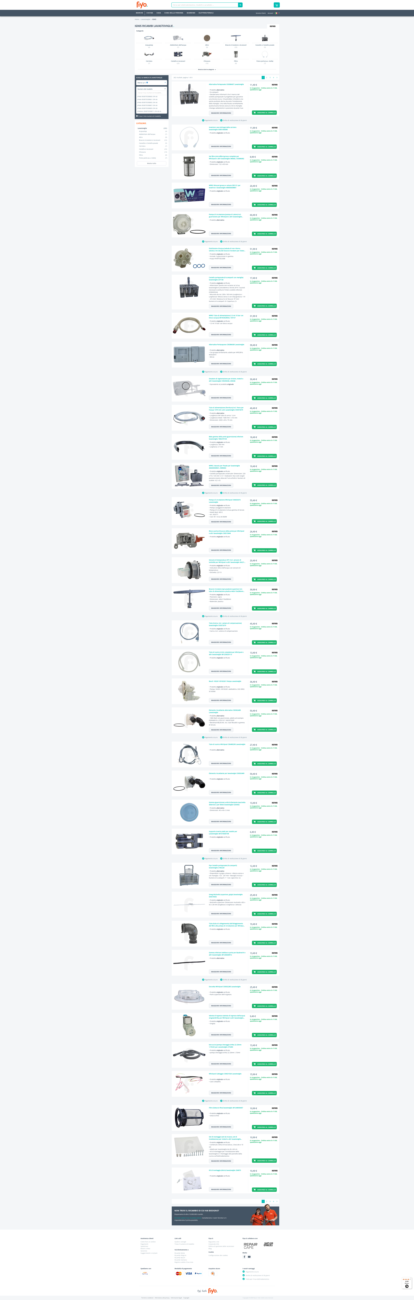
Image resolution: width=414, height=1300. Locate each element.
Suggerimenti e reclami (149, 1253)
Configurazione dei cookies (218, 1255)
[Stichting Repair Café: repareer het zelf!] (250, 1245)
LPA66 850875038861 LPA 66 (147, 99)
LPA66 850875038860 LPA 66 (147, 96)
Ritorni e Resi (145, 1249)
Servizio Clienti (261, 13)
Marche (139, 13)
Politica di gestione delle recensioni (221, 1246)
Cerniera (153, 146)
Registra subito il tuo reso (184, 1262)
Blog (210, 1249)
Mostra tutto (151, 163)
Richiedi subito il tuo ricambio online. (188, 1218)
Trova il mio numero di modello (149, 116)
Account (270, 13)
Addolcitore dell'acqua (153, 134)
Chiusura (153, 152)
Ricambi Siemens (181, 1260)
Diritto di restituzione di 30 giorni (235, 120)
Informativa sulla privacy (162, 1298)
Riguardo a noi (214, 1242)
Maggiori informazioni (221, 113)
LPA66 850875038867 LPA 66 (147, 105)
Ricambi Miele (180, 1253)
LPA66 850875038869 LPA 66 (147, 108)
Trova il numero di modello (184, 1244)
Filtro (153, 155)
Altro (153, 137)
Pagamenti (144, 1244)
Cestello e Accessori (153, 149)
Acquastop (153, 131)
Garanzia (144, 1251)
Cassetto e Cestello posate (153, 143)
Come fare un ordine (148, 1242)
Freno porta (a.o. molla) (153, 158)
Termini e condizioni (147, 1298)
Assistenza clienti (147, 1238)
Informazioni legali (176, 1298)
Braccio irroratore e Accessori (153, 140)
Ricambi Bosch (180, 1258)
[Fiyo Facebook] (244, 1257)
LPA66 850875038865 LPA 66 (147, 102)
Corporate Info (214, 1244)
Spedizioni (144, 1246)
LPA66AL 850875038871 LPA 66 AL (149, 111)
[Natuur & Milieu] (268, 1244)
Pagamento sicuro (211, 120)
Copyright (186, 1298)
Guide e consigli (180, 1242)
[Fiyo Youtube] (249, 1257)
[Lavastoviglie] (165, 83)
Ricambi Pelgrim (180, 1255)
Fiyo (151, 5)
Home (137, 19)
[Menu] (410, 1278)
